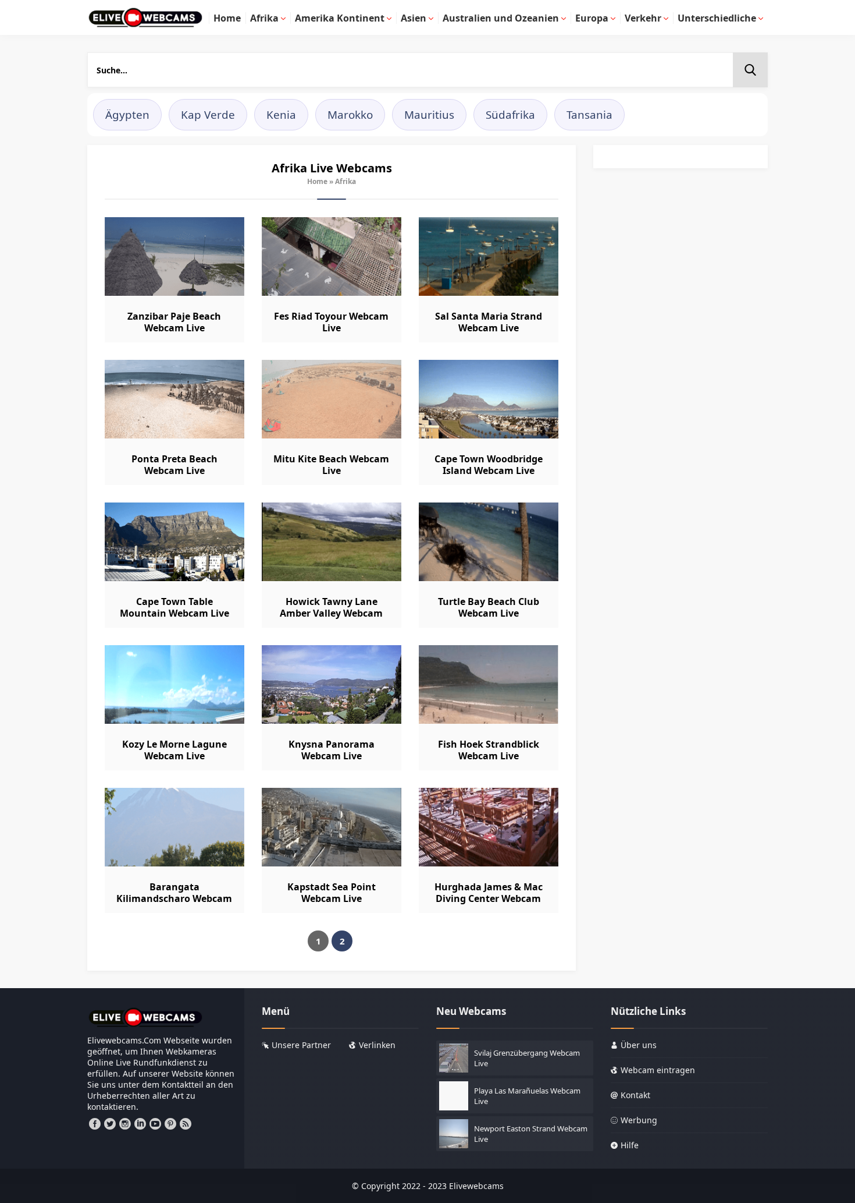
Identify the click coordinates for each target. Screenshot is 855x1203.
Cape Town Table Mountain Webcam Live (174, 607)
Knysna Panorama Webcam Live (331, 750)
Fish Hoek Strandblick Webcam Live (488, 750)
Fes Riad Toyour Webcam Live (331, 322)
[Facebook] (95, 1124)
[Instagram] (125, 1124)
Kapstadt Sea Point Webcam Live (331, 892)
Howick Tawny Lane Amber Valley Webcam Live (331, 613)
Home (317, 181)
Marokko (350, 114)
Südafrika (510, 114)
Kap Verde (208, 114)
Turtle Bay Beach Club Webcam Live (488, 607)
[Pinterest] (170, 1124)
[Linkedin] (140, 1124)
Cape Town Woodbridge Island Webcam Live (488, 464)
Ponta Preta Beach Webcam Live (174, 464)
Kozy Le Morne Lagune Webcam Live (174, 750)
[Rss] (185, 1124)
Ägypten (127, 114)
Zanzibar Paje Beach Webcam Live (174, 322)
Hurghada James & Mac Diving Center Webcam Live (488, 898)
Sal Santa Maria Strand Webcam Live (488, 322)
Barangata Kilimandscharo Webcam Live (174, 898)
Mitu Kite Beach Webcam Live (331, 464)
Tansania (589, 114)
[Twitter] (110, 1124)
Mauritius (429, 114)
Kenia (281, 114)
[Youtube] (155, 1124)
